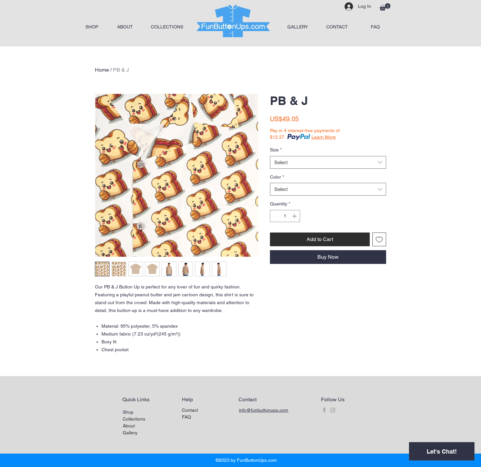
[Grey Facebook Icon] (324, 410)
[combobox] (328, 162)
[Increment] (295, 216)
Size (276, 149)
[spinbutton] (285, 216)
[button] (385, 6)
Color (277, 177)
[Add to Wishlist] (379, 239)
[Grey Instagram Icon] (333, 410)
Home (102, 70)
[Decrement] (275, 216)
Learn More (324, 137)
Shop (128, 412)
